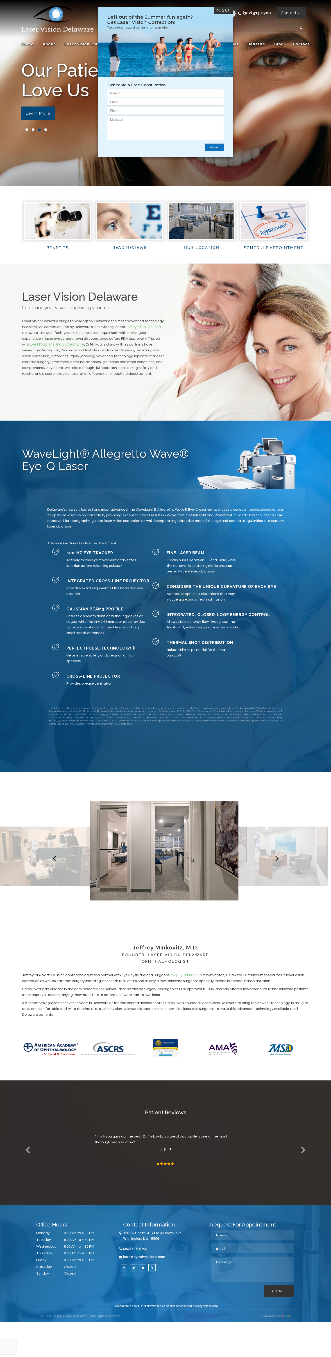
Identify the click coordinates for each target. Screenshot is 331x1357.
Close (223, 10)
